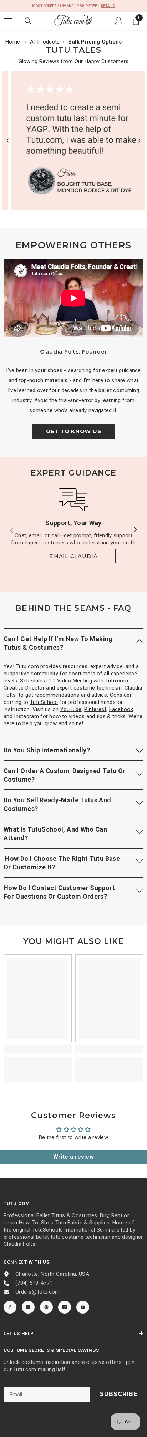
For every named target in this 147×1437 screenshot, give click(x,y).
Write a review (73, 1156)
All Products (45, 42)
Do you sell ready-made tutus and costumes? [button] (57, 804)
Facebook (121, 709)
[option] (73, 140)
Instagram (26, 716)
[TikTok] (64, 1307)
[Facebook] (10, 1307)
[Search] (28, 21)
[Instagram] (28, 1307)
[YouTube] (82, 1307)
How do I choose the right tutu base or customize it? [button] (62, 863)
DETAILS (108, 6)
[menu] (8, 21)
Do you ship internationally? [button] (47, 750)
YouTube (71, 709)
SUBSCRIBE (118, 1394)
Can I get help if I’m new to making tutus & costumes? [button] (58, 643)
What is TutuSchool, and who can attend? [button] (55, 834)
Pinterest (95, 709)
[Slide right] (134, 530)
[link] (73, 140)
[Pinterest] (46, 1307)
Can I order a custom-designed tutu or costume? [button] (64, 775)
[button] (8, 140)
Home (12, 42)
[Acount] (119, 21)
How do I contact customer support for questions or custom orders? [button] (59, 892)
